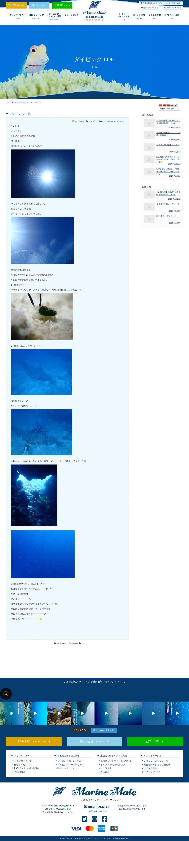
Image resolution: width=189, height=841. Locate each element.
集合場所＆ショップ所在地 (157, 764)
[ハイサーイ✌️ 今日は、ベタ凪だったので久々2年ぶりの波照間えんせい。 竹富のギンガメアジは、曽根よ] (59, 713)
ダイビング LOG (171, 16)
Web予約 (16, 5)
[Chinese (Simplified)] (160, 105)
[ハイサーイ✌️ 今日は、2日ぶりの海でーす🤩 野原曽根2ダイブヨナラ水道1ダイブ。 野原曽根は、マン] (82, 713)
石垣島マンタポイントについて (116, 760)
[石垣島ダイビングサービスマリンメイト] (94, 13)
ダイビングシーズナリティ (70, 764)
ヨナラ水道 (106, 768)
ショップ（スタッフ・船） (157, 760)
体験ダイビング (36, 16)
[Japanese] (172, 105)
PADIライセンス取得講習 (26, 768)
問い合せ (39, 5)
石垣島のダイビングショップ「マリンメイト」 (93, 838)
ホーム (8, 102)
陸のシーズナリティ (174, 8)
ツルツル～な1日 (20, 113)
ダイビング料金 (71, 16)
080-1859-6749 (94, 16)
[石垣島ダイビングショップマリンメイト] (94, 796)
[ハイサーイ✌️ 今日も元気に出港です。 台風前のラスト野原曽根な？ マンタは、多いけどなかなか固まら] (12, 713)
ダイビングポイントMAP (69, 760)
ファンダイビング (18, 16)
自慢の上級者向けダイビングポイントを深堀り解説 (161, 3)
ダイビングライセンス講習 (54, 16)
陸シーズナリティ (66, 768)
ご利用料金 (19, 772)
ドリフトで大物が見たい (113, 764)
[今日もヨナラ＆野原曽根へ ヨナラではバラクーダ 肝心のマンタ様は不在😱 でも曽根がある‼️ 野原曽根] (153, 713)
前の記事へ (61, 643)
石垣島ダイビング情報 (114, 121)
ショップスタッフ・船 (123, 16)
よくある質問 (154, 16)
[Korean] (176, 105)
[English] (168, 105)
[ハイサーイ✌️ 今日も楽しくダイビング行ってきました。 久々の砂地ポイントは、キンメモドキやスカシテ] (106, 713)
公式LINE (62, 5)
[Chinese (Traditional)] (164, 105)
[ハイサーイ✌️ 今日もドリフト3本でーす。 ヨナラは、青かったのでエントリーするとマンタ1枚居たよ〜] (130, 713)
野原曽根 (105, 772)
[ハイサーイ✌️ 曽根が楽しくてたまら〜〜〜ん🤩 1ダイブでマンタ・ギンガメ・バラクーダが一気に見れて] (35, 713)
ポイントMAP (139, 16)
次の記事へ (74, 643)
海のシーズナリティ (150, 8)
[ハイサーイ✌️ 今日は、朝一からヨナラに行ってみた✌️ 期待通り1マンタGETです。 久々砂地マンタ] (177, 713)
